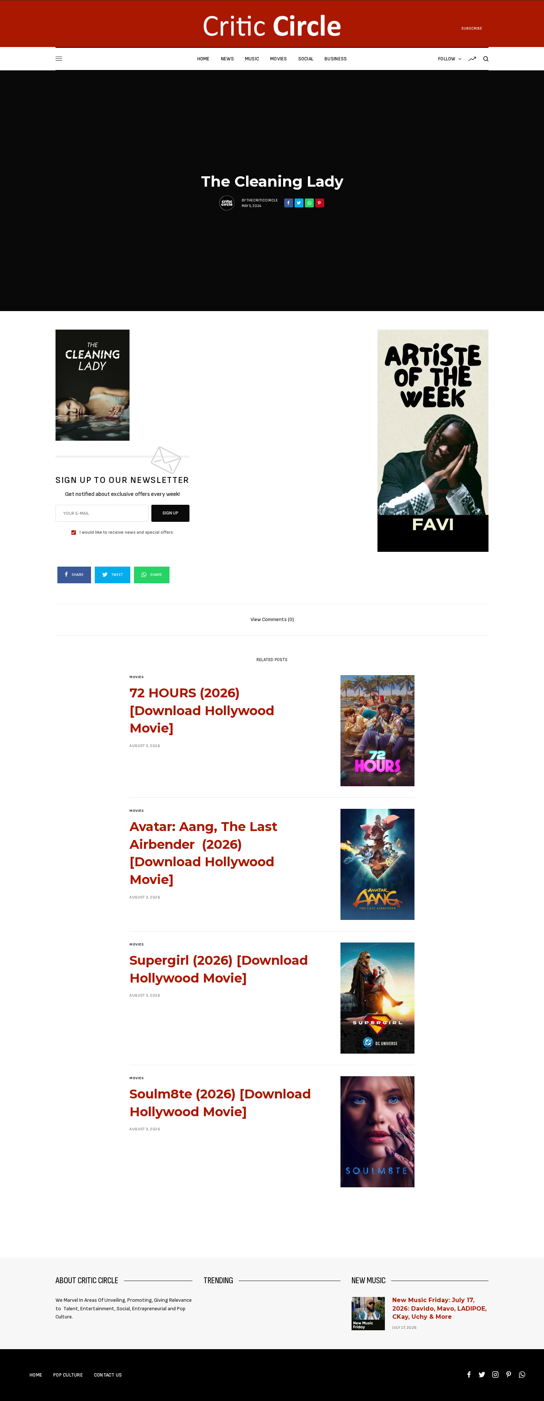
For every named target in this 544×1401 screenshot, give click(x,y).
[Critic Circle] (272, 25)
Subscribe (471, 28)
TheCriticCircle (262, 200)
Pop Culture (68, 1375)
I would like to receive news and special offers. (127, 532)
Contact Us (108, 1375)
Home (36, 1375)
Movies (137, 677)
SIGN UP (170, 513)
